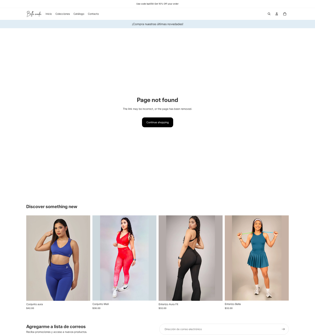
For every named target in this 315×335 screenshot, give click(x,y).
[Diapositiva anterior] (31, 258)
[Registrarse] (283, 329)
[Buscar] (269, 14)
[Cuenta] (277, 14)
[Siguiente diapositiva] (84, 258)
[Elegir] (84, 295)
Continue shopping (157, 122)
